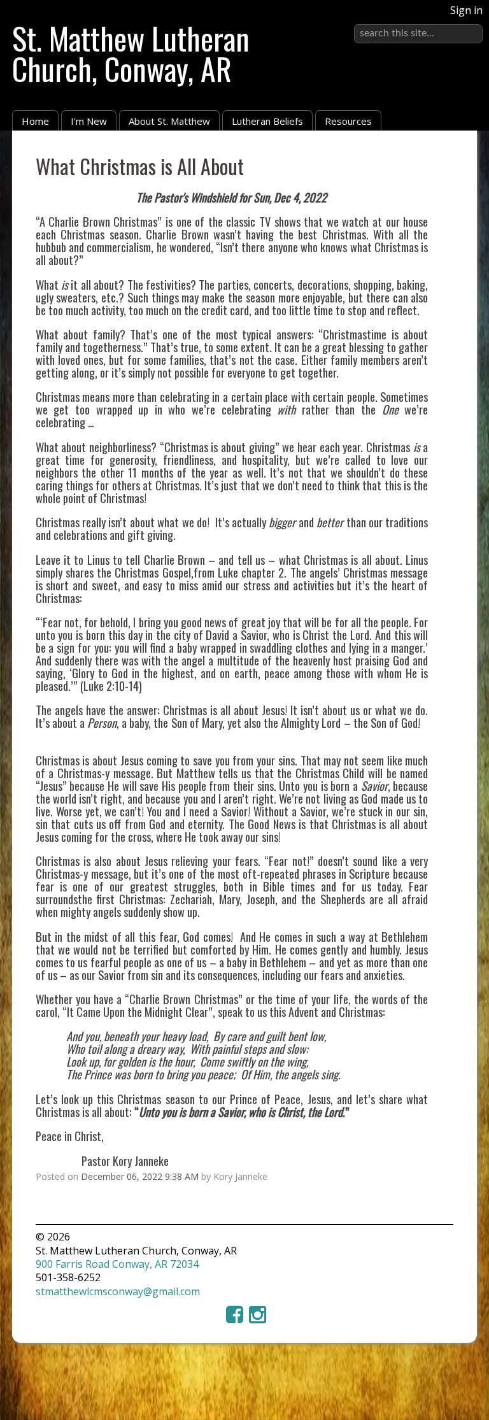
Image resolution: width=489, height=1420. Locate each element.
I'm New (89, 121)
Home (35, 121)
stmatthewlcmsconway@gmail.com (118, 1291)
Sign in (466, 10)
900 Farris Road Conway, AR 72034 (117, 1264)
